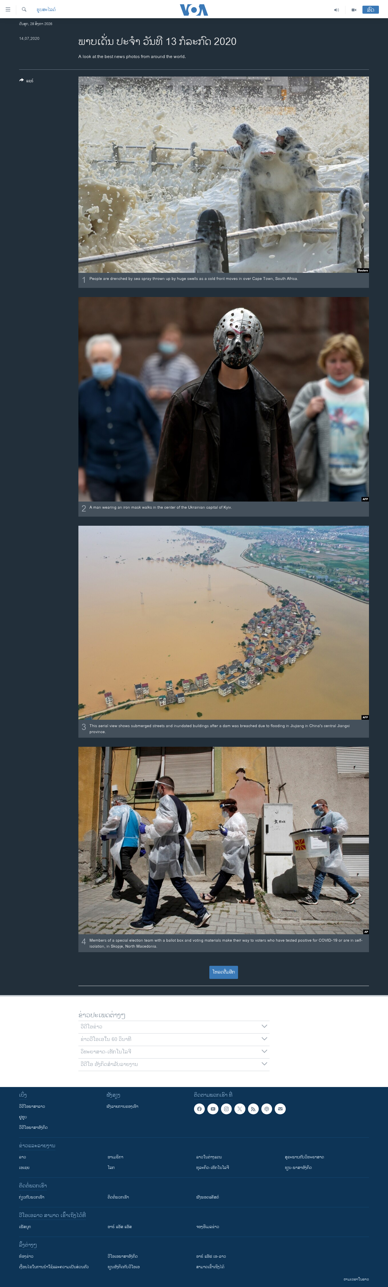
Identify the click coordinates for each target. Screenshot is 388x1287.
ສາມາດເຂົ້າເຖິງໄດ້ (210, 1267)
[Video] (353, 10)
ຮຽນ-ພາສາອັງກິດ (298, 1168)
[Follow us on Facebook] (199, 1109)
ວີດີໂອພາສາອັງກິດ (33, 1128)
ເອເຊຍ (24, 1168)
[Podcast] (266, 1109)
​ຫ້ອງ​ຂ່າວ (26, 1256)
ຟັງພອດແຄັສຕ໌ (207, 1197)
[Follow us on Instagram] (226, 1109)
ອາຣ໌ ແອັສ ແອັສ (120, 1227)
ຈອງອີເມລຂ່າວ (207, 1227)
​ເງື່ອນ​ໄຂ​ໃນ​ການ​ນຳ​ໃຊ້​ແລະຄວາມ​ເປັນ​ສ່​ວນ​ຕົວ (54, 1267)
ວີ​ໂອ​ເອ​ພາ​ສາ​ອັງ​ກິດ (123, 1256)
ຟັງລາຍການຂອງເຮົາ (122, 1106)
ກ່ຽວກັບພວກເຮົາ (31, 1197)
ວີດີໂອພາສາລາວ (32, 1106)
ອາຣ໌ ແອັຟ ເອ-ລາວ (211, 1256)
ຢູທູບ (23, 1117)
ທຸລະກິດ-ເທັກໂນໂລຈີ (212, 1168)
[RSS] (253, 1109)
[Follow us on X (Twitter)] (239, 1109)
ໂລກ (111, 1168)
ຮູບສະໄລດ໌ (46, 10)
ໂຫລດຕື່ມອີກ (223, 972)
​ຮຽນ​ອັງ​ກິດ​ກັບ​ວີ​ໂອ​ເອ (124, 1267)
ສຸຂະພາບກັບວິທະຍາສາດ (304, 1157)
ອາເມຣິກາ (115, 1157)
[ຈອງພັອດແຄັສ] (280, 1109)
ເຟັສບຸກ (25, 1227)
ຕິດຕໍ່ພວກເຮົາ (118, 1197)
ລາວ (22, 1157)
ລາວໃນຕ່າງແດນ (209, 1157)
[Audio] (336, 10)
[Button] (26, 82)
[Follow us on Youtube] (212, 1109)
